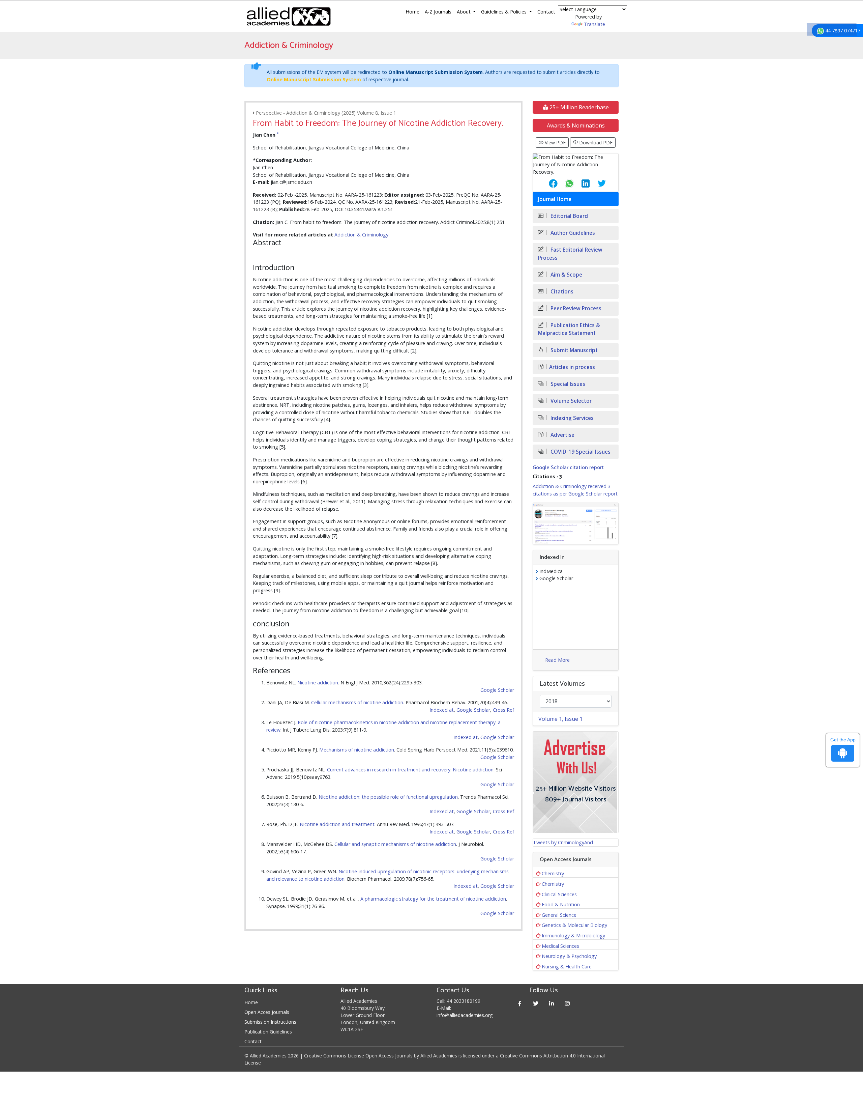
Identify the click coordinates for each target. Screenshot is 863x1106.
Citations (561, 291)
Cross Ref (503, 710)
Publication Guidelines (268, 1031)
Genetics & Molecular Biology (574, 925)
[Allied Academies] (288, 16)
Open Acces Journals (266, 1012)
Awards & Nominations (576, 125)
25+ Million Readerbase (578, 107)
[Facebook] (520, 1003)
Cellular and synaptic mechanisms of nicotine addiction (395, 844)
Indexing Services (571, 418)
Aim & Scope (565, 274)
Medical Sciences (560, 946)
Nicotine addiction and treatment (337, 824)
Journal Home (554, 199)
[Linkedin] (552, 1003)
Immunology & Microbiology (573, 935)
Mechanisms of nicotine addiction (356, 749)
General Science (559, 915)
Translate (594, 24)
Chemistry (553, 873)
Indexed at (441, 710)
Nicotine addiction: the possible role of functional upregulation (388, 797)
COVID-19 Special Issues (580, 451)
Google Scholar (497, 690)
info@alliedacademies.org (465, 1015)
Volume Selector (570, 400)
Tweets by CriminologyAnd (563, 842)
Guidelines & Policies (504, 11)
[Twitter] (536, 1003)
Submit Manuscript (573, 350)
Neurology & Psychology (569, 956)
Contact (546, 11)
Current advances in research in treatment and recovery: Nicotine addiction (410, 769)
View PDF (554, 142)
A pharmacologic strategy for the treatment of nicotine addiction (433, 899)
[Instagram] (567, 1003)
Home (412, 11)
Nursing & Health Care (567, 966)
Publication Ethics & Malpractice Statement (569, 329)
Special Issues (567, 384)
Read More (557, 660)
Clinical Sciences (559, 894)
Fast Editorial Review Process (570, 253)
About (464, 11)
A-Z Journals (438, 11)
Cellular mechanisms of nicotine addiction (357, 702)
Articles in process (572, 367)
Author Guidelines (572, 232)
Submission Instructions (270, 1022)
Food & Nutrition (561, 904)
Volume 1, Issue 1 (560, 718)
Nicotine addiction (317, 682)
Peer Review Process (575, 308)
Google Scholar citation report (568, 467)
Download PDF (595, 142)
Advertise (561, 434)
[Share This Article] (547, 183)
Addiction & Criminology (361, 234)
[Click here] (575, 523)
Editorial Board (568, 216)
